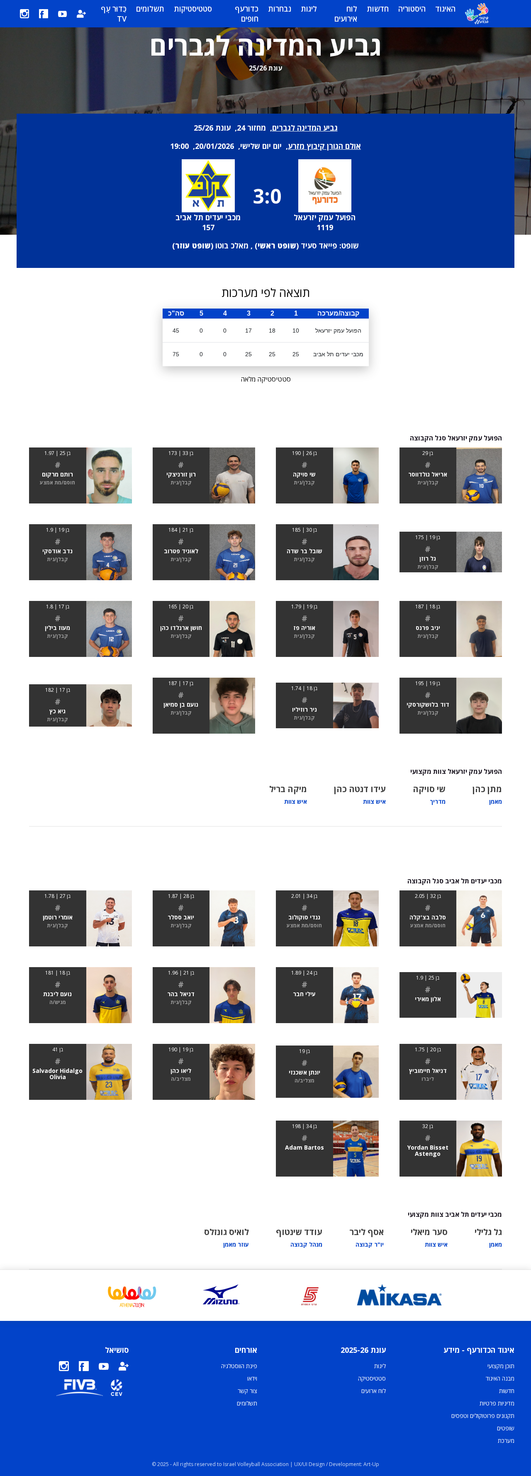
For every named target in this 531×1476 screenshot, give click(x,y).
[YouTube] (62, 14)
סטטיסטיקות (193, 9)
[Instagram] (24, 14)
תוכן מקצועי (500, 1366)
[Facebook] (43, 14)
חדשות (378, 9)
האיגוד (445, 9)
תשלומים (150, 9)
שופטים (505, 1428)
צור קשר (247, 1391)
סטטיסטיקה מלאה (266, 379)
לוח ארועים (373, 1391)
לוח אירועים (345, 14)
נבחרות (279, 9)
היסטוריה (412, 9)
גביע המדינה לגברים (305, 128)
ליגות (309, 9)
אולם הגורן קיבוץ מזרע (324, 146)
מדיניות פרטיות (497, 1403)
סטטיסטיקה (372, 1378)
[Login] (81, 14)
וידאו (252, 1378)
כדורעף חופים (246, 14)
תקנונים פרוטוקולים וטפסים (482, 1416)
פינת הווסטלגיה (239, 1366)
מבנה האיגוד (500, 1378)
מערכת (506, 1440)
